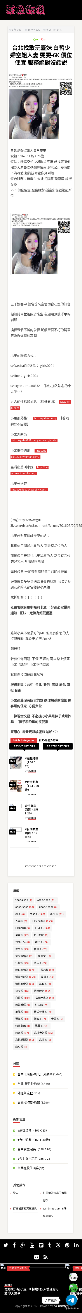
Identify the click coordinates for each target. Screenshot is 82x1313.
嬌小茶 (42, 942)
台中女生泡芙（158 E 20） (31, 809)
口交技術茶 (42, 921)
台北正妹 (22, 942)
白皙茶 (22, 998)
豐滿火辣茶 (43, 1012)
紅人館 (41, 1005)
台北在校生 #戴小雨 (30, 1168)
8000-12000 (48, 907)
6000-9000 (24, 907)
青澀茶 (57, 1019)
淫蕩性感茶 (25, 977)
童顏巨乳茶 (44, 998)
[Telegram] (73, 1277)
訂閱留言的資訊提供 (25, 1208)
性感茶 (40, 949)
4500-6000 (46, 900)
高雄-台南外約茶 (28, 1102)
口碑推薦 (22, 928)
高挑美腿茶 (24, 1040)
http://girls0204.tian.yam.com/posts (34, 440)
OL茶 (20, 914)
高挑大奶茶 (43, 1033)
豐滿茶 (22, 1019)
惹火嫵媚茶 (24, 956)
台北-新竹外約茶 (48, 740)
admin (32, 770)
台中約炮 (41, 935)
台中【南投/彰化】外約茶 (34, 1074)
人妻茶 (21, 921)
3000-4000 (23, 900)
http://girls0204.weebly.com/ (29, 489)
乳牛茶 (57, 914)
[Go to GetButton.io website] (72, 1308)
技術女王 (45, 956)
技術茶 (22, 963)
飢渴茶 (22, 1033)
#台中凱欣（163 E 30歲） (32, 786)
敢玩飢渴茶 (25, 970)
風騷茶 (41, 1026)
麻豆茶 (21, 1047)
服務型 (47, 970)
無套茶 (45, 984)
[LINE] (73, 1288)
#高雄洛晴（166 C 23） (31, 762)
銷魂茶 (40, 1019)
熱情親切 (42, 991)
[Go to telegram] (71, 1300)
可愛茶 (22, 935)
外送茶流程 (25, 1093)
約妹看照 (22, 1005)
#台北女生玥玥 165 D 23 (31, 833)
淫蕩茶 (47, 977)
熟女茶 (22, 991)
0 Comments (54, 29)
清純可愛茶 (24, 984)
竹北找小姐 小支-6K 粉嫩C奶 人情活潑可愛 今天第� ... (31, 1291)
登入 (15, 1193)
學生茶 (22, 949)
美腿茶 (22, 1012)
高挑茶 (45, 1040)
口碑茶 (42, 928)
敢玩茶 (40, 963)
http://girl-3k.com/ (45, 418)
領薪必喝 (22, 1026)
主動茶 (37, 914)
